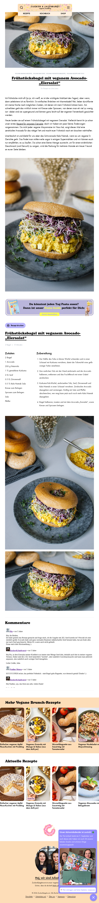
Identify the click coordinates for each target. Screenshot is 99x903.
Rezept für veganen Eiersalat (30, 123)
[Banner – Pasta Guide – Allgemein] (49, 307)
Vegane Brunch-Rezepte (23, 73)
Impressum (61, 896)
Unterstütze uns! (40, 896)
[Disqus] (49, 657)
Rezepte (26, 13)
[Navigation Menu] (68, 7)
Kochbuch (45, 13)
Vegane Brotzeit (39, 73)
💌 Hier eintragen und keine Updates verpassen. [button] (77, 890)
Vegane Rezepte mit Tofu (75, 73)
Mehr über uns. (58, 885)
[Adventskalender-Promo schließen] (93, 897)
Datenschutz (71, 896)
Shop (63, 13)
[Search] (21, 7)
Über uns (52, 896)
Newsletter (29, 896)
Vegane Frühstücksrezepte (56, 73)
